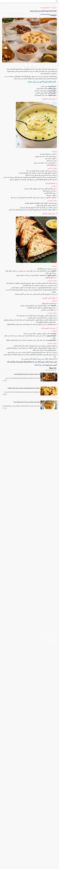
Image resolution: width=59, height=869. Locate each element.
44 (5, 380)
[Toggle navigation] (57, 1)
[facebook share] (25, 65)
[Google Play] (48, 653)
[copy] (34, 65)
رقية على (42, 14)
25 (5, 408)
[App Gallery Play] (48, 659)
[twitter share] (30, 65)
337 (5, 394)
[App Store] (48, 647)
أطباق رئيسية (45, 7)
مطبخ (54, 7)
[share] (38, 380)
